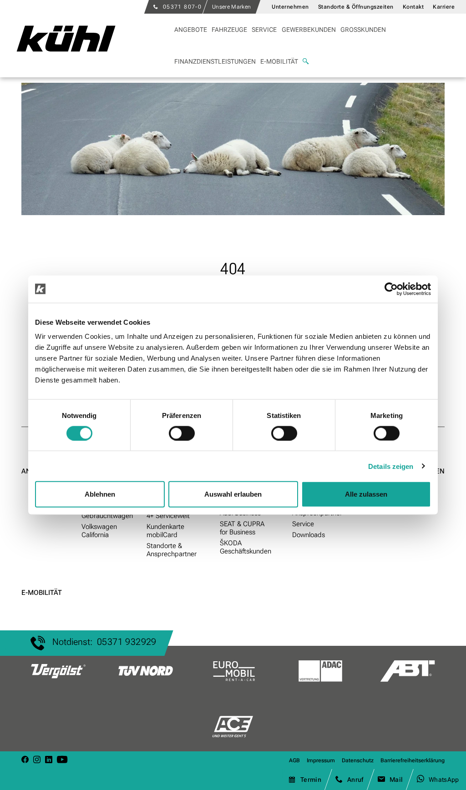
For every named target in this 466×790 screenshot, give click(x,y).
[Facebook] (25, 760)
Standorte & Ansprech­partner (172, 550)
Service (303, 524)
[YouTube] (62, 760)
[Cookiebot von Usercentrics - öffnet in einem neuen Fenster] (391, 289)
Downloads (308, 535)
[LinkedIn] (48, 760)
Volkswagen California (99, 531)
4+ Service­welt (168, 516)
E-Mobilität (41, 593)
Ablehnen (100, 494)
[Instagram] (37, 760)
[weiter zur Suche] (305, 61)
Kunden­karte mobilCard (165, 531)
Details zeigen (390, 466)
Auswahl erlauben (233, 494)
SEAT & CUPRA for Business (242, 528)
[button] (229, 29)
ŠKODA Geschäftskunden (245, 547)
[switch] (182, 433)
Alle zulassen (366, 494)
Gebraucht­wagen (107, 516)
